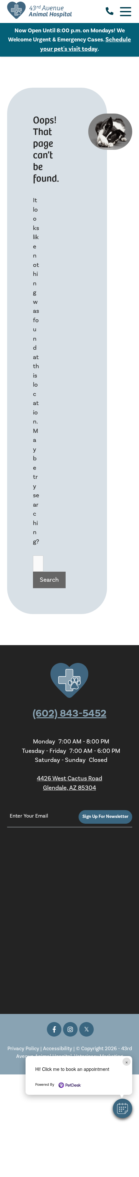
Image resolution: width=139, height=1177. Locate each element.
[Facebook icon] (54, 1029)
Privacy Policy (23, 1048)
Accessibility (57, 1048)
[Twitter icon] (86, 1029)
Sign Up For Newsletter (105, 817)
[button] (122, 1108)
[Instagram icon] (70, 1029)
